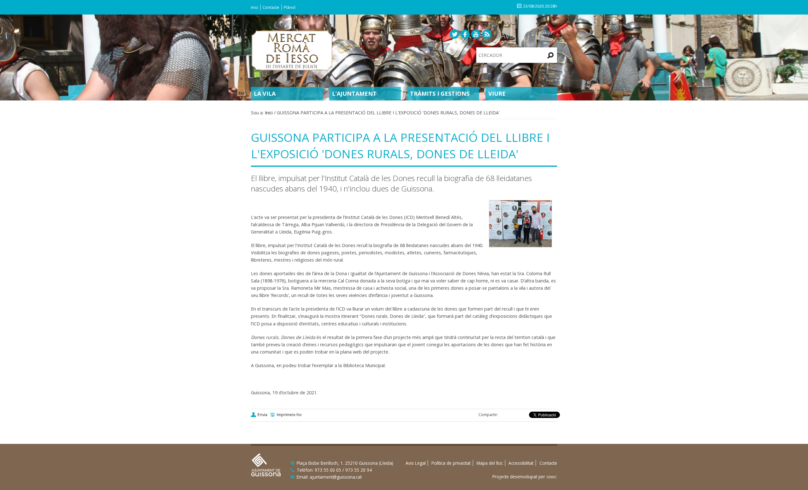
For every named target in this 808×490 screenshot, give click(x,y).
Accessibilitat (520, 463)
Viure (497, 93)
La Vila (265, 93)
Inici (254, 7)
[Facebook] (465, 34)
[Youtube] (476, 34)
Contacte (271, 7)
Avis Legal (416, 463)
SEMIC (551, 477)
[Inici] (292, 49)
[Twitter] (454, 34)
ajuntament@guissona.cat (336, 477)
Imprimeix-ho (289, 414)
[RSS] (486, 34)
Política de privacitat (451, 463)
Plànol (289, 7)
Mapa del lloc (490, 463)
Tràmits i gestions (439, 93)
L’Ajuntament (354, 93)
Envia (262, 414)
